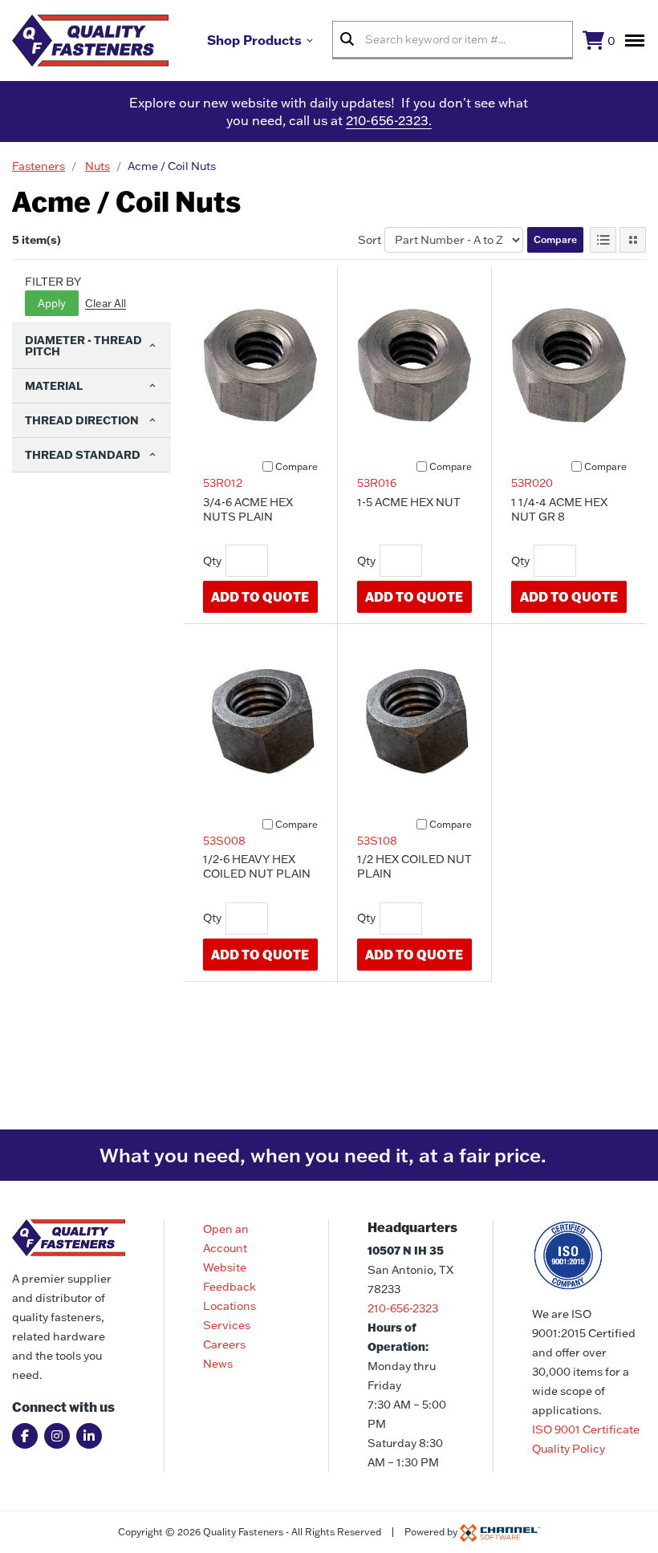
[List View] (603, 240)
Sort (369, 240)
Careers (224, 1344)
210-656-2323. (389, 120)
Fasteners (38, 166)
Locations (229, 1306)
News (218, 1363)
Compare (555, 239)
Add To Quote (260, 596)
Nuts (97, 166)
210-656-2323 (403, 1308)
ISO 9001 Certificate (586, 1429)
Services (226, 1325)
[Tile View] (632, 240)
